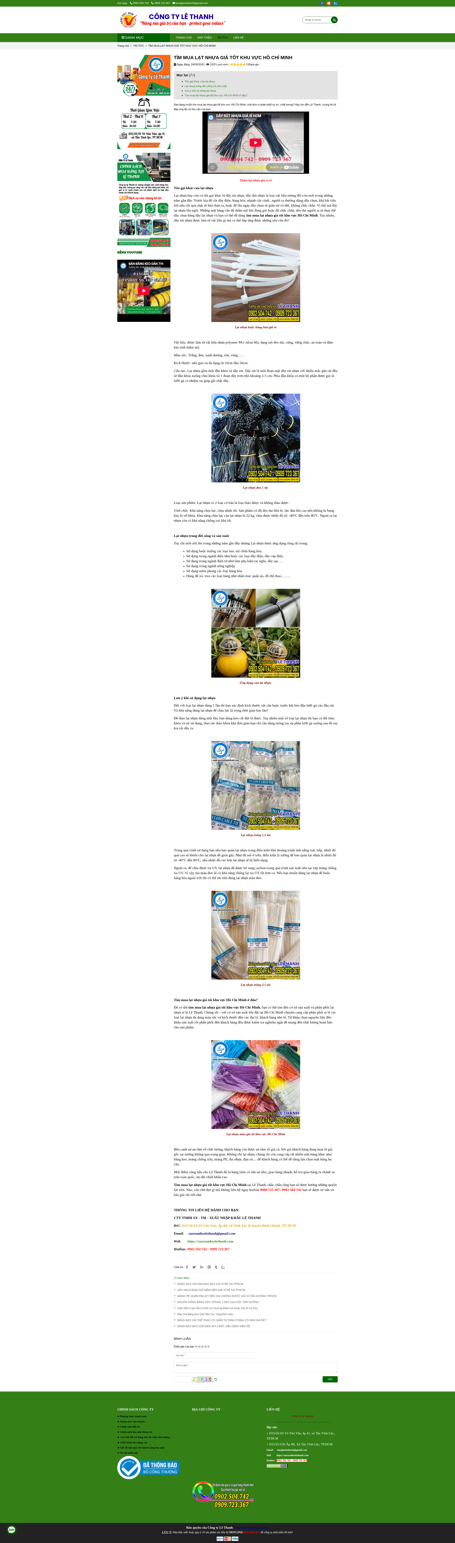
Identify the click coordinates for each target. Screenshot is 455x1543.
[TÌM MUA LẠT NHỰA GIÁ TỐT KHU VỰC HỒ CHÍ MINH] (172, 20)
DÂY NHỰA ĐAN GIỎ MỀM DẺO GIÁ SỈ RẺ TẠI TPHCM (211, 1289)
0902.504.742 (141, 3)
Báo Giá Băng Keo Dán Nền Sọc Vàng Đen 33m (205, 1314)
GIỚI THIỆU (204, 37)
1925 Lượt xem (218, 64)
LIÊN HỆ (238, 37)
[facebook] (323, 3)
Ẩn (192, 75)
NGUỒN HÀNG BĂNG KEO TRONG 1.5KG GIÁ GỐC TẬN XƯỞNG (218, 1302)
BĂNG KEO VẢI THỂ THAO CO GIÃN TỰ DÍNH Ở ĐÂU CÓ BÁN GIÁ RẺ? (221, 1320)
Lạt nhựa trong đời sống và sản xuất (206, 86)
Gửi (330, 1379)
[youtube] (330, 3)
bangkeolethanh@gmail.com (192, 3)
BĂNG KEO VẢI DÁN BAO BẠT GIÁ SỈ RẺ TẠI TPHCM (210, 1283)
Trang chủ (123, 45)
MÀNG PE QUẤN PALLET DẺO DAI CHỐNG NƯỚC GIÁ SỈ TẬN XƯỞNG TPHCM (227, 1296)
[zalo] (336, 3)
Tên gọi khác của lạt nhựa (200, 81)
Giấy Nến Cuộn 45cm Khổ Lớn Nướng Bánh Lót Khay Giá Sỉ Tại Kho (217, 1308)
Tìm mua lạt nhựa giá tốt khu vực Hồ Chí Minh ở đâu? (216, 95)
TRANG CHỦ (184, 37)
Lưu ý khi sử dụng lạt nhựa (200, 90)
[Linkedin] (201, 1267)
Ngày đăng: (183, 64)
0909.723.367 (162, 3)
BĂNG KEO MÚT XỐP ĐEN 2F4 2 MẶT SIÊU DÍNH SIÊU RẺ (213, 1326)
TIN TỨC (222, 37)
